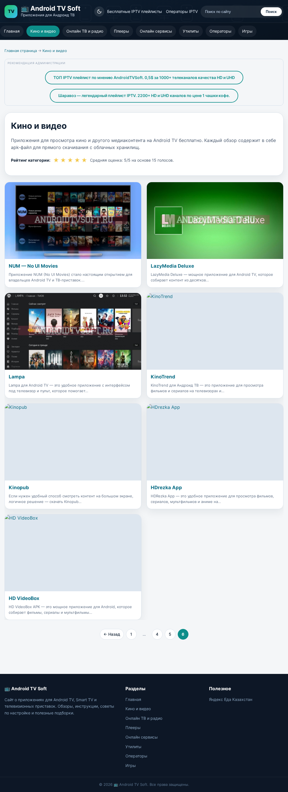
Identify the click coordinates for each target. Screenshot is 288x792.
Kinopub (19, 487)
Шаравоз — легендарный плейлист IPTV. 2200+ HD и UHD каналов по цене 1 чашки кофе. (144, 95)
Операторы (220, 31)
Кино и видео (43, 31)
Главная (12, 31)
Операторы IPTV (182, 11)
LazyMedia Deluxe (172, 266)
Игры (247, 31)
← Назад (112, 634)
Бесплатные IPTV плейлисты (134, 11)
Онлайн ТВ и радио (84, 31)
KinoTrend (163, 377)
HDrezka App (166, 487)
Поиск (271, 12)
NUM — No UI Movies (33, 266)
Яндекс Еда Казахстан (230, 699)
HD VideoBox (24, 598)
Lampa (17, 377)
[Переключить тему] (99, 11)
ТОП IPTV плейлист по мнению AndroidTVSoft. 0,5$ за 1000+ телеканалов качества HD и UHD (144, 77)
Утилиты (191, 31)
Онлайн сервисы (156, 31)
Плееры (121, 31)
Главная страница (20, 50)
